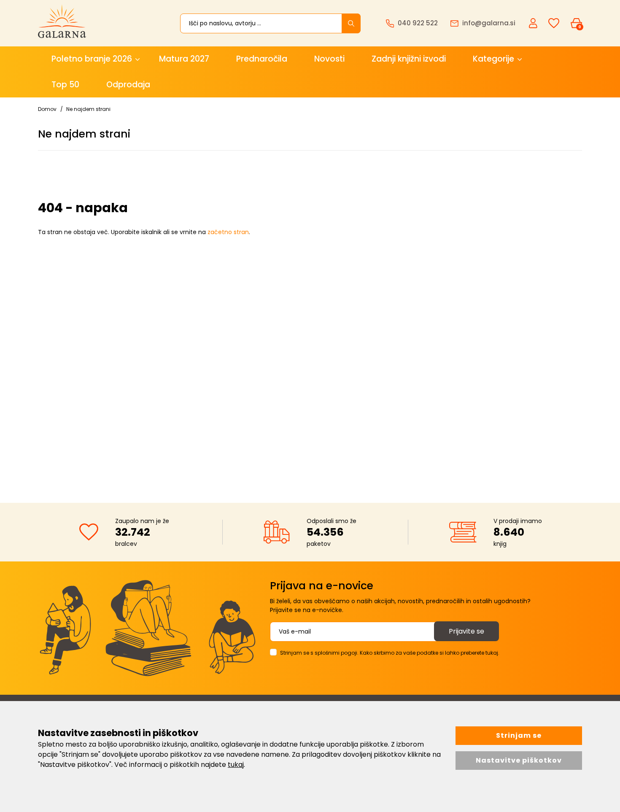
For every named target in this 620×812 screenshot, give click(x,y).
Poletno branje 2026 (91, 59)
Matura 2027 (184, 59)
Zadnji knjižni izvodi (409, 59)
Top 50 (65, 84)
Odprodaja (128, 84)
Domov (47, 109)
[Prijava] (534, 23)
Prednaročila (261, 59)
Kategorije (493, 59)
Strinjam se (519, 735)
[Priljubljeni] (553, 23)
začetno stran (228, 232)
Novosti (329, 59)
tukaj (236, 764)
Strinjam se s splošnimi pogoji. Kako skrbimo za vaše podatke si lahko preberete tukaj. (389, 652)
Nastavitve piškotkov (519, 760)
